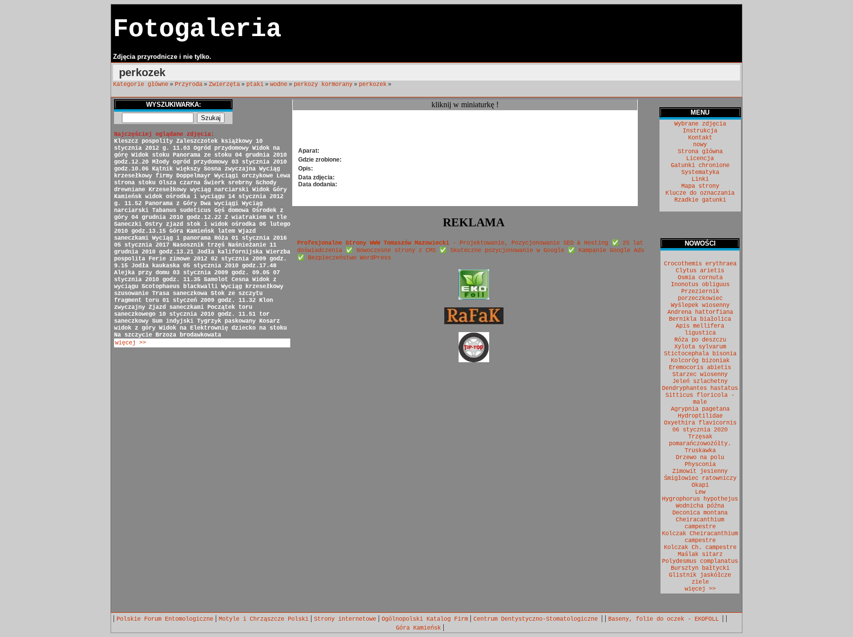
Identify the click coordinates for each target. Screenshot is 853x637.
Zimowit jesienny (700, 471)
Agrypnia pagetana (700, 409)
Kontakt (700, 137)
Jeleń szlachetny (700, 381)
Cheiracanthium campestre (700, 523)
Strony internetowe (345, 619)
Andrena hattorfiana (700, 312)
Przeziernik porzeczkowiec (700, 295)
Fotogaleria (197, 29)
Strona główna (700, 151)
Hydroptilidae (700, 416)
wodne (278, 84)
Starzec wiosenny (700, 374)
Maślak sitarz (700, 554)
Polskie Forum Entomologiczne (164, 619)
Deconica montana (700, 513)
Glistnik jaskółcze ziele (700, 579)
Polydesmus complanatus (700, 561)
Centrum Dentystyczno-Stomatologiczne (537, 619)
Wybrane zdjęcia (700, 124)
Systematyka (700, 172)
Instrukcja (700, 130)
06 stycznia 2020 (700, 429)
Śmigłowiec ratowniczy (700, 478)
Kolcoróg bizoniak (700, 360)
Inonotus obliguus (700, 284)
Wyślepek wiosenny (700, 305)
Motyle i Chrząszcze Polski (264, 619)
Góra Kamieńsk (418, 628)
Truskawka (700, 450)
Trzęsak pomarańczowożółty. (700, 440)
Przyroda (188, 84)
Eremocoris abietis (700, 367)
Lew (700, 492)
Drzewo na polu (700, 457)
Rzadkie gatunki (700, 200)
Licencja (700, 158)
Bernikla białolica (700, 319)
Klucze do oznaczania (700, 193)
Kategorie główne (140, 84)
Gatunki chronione (700, 165)
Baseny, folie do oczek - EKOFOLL (665, 619)
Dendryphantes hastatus (700, 388)
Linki (700, 179)
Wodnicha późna (700, 506)
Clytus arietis (700, 270)
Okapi (700, 485)
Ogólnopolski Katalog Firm (425, 619)
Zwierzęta (224, 84)
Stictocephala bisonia (700, 353)
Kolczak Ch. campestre (700, 547)
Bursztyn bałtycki (700, 568)
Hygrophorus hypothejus (700, 499)
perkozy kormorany (323, 84)
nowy (700, 144)
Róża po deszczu (700, 340)
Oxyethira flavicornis (700, 423)
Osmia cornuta (700, 277)
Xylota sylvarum (700, 346)
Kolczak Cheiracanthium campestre (700, 537)
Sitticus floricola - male (700, 399)
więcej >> (130, 343)
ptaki (255, 84)
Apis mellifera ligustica (700, 330)
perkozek (373, 84)
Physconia (700, 464)
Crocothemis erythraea (700, 263)
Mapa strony (700, 186)
